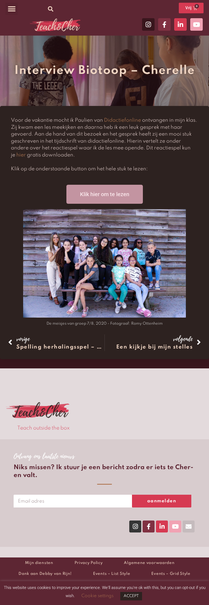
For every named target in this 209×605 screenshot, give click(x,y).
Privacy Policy (89, 563)
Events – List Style (111, 574)
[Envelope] (189, 526)
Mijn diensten (39, 563)
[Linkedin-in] (180, 24)
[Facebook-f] (164, 24)
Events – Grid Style (170, 574)
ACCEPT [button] (131, 596)
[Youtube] (196, 24)
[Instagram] (148, 24)
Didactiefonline (122, 120)
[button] (11, 9)
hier (21, 155)
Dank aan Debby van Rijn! (45, 574)
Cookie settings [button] (97, 596)
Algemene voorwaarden (149, 563)
